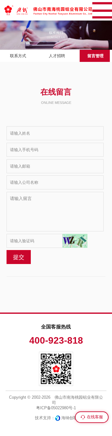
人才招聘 (57, 55)
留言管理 (95, 55)
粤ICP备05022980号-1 (56, 408)
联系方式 (18, 55)
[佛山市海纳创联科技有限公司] (57, 417)
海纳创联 (69, 417)
